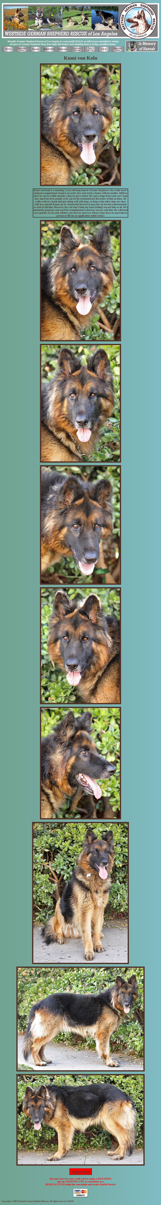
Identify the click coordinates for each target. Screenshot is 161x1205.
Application (80, 1171)
